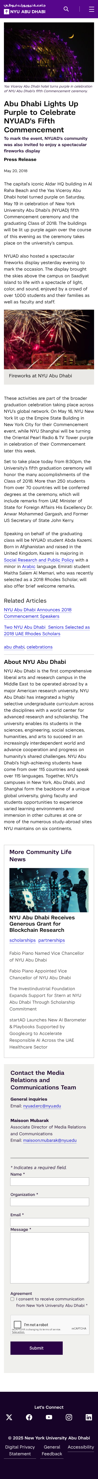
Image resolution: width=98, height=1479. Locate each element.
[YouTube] (49, 1418)
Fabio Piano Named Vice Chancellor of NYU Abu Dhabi (46, 956)
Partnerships (51, 940)
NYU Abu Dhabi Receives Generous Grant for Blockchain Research (42, 923)
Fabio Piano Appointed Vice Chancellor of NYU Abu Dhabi (40, 974)
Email (17, 1215)
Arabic (29, 566)
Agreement (21, 1293)
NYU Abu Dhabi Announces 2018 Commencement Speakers (38, 613)
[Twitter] (9, 1418)
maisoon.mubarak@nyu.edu (50, 1140)
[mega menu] (90, 9)
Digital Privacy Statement (20, 1450)
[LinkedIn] (89, 1418)
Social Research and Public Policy (39, 560)
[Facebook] (29, 1418)
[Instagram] (69, 1418)
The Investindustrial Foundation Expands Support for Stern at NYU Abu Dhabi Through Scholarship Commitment (45, 999)
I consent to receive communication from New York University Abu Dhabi (52, 1302)
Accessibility (81, 1447)
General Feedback (52, 1450)
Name (17, 1174)
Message (20, 1229)
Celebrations (40, 647)
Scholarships (22, 940)
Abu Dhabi (14, 647)
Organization (24, 1194)
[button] (66, 9)
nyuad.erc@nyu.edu (42, 1106)
